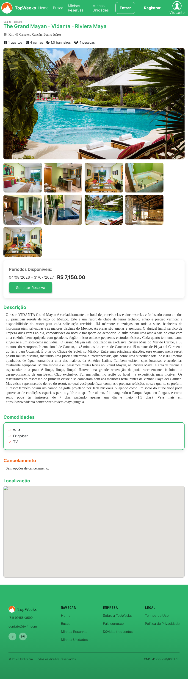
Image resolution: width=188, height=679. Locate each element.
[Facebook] (12, 636)
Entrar (125, 8)
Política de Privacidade (162, 624)
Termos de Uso (157, 616)
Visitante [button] (177, 12)
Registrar (152, 8)
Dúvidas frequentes (118, 632)
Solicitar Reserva (30, 287)
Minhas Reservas (75, 8)
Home (43, 8)
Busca (58, 8)
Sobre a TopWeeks (117, 616)
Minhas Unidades (100, 8)
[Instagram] (23, 636)
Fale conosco (113, 624)
